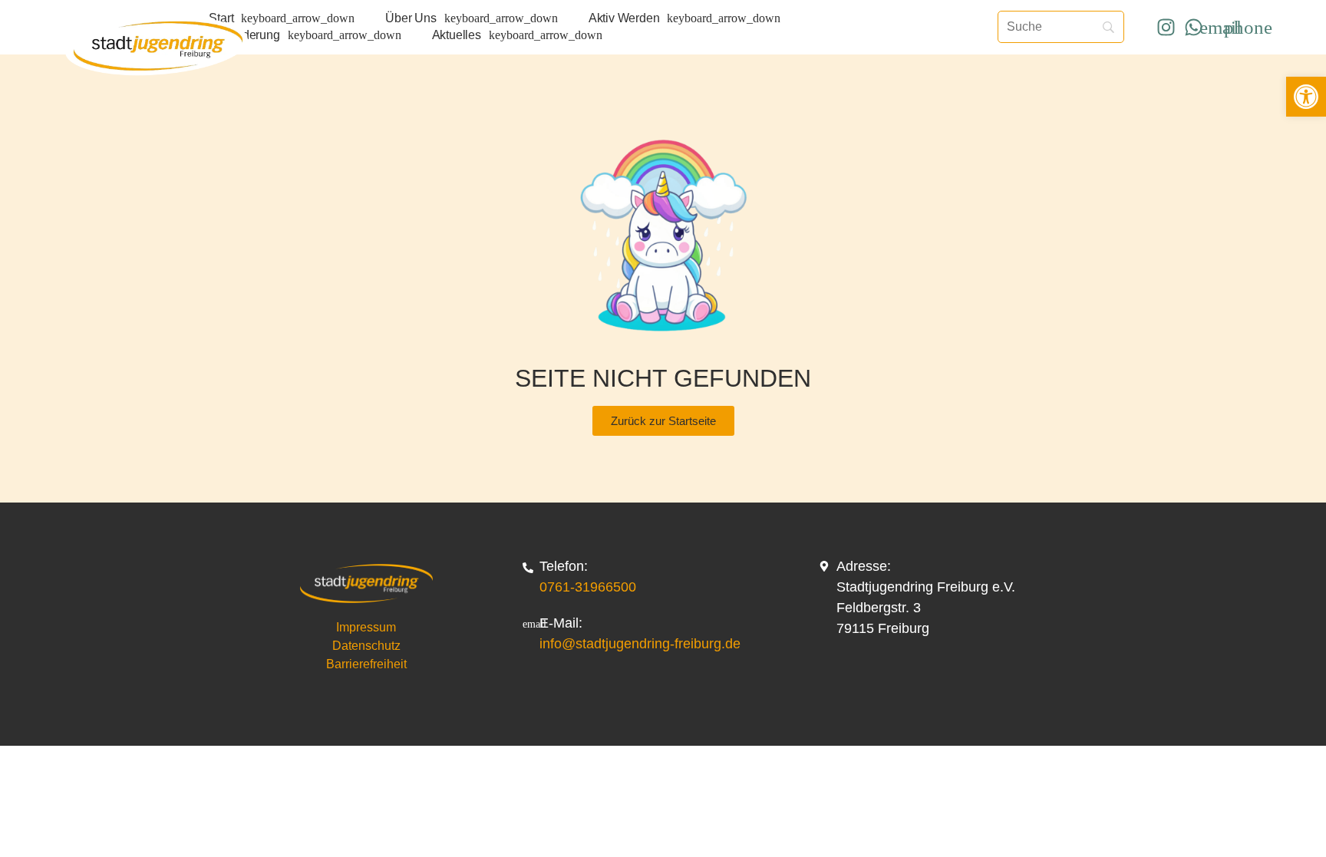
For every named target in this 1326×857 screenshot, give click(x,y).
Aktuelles (456, 34)
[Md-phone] (1248, 27)
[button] (1306, 97)
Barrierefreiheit (366, 664)
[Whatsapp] (1193, 27)
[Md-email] (1221, 27)
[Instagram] (1166, 27)
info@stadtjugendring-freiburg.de (640, 643)
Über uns (410, 18)
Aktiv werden (624, 18)
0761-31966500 (587, 587)
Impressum (366, 627)
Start (221, 18)
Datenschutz (366, 645)
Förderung (251, 34)
